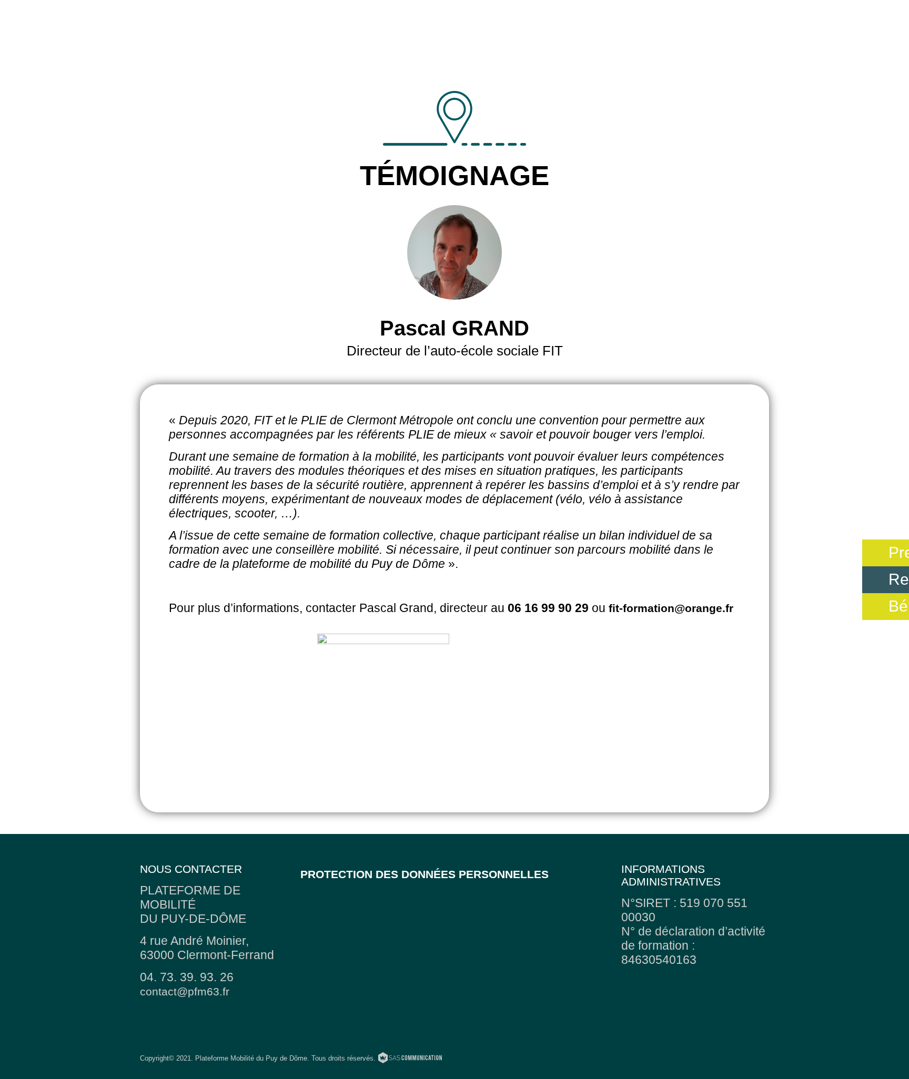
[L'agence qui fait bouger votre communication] (410, 1059)
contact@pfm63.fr (184, 991)
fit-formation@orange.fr (671, 608)
